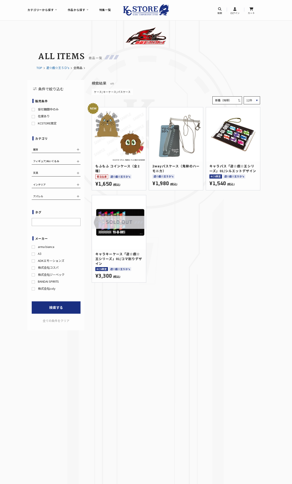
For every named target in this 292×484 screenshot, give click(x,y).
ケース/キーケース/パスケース (112, 92)
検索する (56, 307)
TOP (39, 68)
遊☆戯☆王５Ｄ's (57, 68)
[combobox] (56, 222)
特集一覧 (105, 10)
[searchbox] (34, 221)
